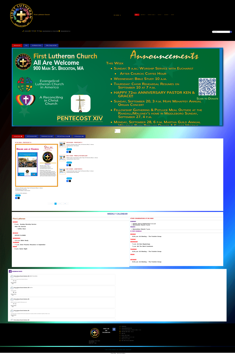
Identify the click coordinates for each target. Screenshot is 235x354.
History (159, 14)
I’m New (116, 15)
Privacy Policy (113, 353)
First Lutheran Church (42, 14)
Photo (15, 280)
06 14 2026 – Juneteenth (74, 169)
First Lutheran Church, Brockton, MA (21, 276)
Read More (18, 195)
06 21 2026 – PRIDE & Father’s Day (76, 155)
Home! (136, 14)
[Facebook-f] (114, 329)
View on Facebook (13, 282)
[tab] (17, 45)
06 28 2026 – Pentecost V (74, 142)
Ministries (143, 14)
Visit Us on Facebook (106, 330)
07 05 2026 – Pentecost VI (23, 142)
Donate (172, 14)
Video (15, 292)
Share (13, 283)
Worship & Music (151, 14)
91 (65, 203)
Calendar (166, 14)
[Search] (231, 32)
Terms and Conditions (121, 353)
